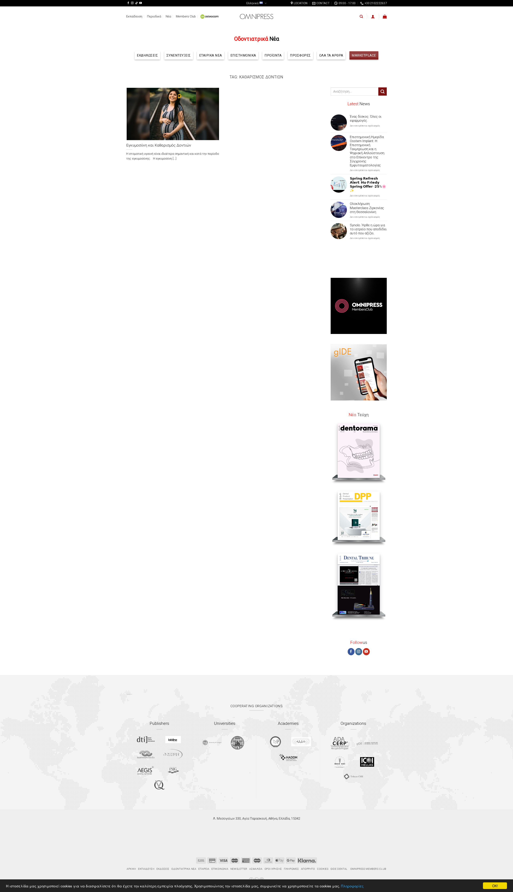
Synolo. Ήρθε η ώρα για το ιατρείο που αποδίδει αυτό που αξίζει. (368, 229)
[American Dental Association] (340, 743)
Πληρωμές (291, 868)
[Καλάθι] (385, 16)
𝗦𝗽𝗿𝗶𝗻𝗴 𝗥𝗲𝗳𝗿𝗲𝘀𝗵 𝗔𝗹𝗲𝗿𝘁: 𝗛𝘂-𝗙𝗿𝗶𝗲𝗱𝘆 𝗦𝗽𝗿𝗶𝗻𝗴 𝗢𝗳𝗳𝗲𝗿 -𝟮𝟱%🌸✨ (368, 184)
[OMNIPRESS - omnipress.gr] (256, 16)
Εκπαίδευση (134, 16)
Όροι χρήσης (273, 868)
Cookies (322, 868)
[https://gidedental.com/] (367, 743)
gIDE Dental (338, 868)
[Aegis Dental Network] (145, 770)
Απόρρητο (308, 868)
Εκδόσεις (163, 868)
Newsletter (238, 868)
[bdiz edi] (339, 762)
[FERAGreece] (275, 741)
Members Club (186, 16)
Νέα (168, 16)
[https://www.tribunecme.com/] (353, 776)
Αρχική (131, 868)
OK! (495, 885)
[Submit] (382, 91)
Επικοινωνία (219, 868)
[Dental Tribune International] (146, 739)
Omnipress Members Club (367, 868)
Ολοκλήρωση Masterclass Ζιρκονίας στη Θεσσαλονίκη (367, 208)
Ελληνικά (252, 3)
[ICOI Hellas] (367, 762)
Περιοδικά (154, 16)
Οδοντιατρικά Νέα (183, 868)
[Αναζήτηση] (361, 16)
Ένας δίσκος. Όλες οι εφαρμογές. (366, 118)
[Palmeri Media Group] (173, 770)
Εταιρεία (203, 868)
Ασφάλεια (255, 868)
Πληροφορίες (352, 885)
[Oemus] (173, 754)
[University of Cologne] (211, 742)
